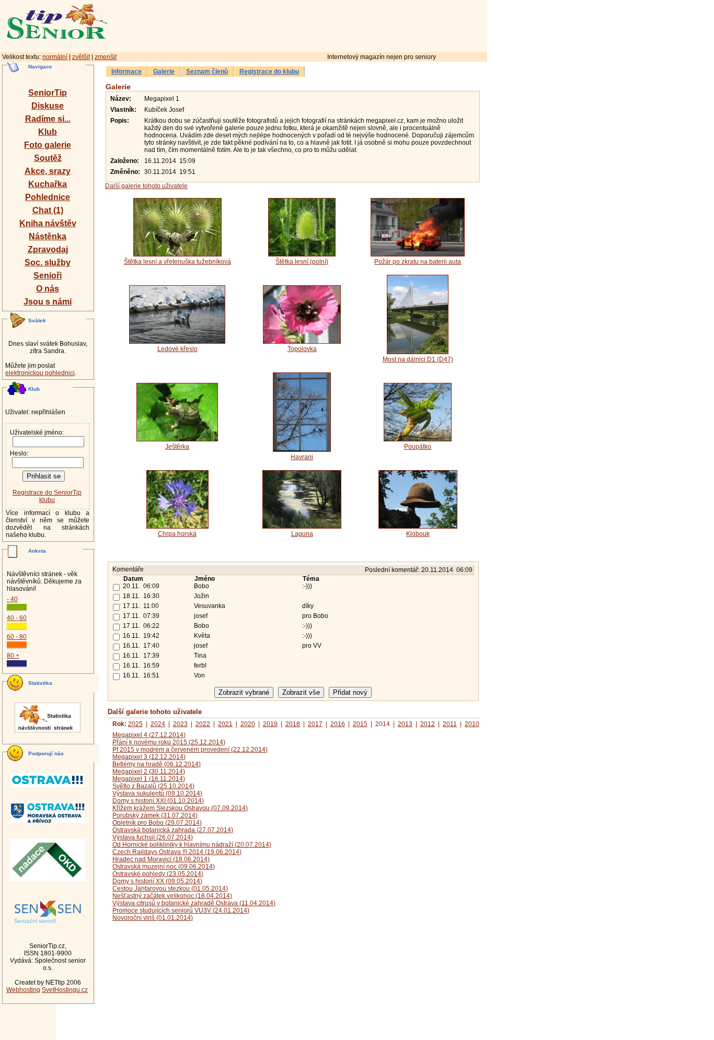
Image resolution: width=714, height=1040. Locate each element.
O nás (47, 288)
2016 (337, 724)
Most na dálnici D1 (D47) (418, 359)
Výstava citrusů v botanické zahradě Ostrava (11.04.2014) (193, 903)
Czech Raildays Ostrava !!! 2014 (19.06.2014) (176, 852)
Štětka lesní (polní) (301, 261)
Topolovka (302, 349)
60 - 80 (17, 636)
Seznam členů (207, 71)
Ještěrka (177, 446)
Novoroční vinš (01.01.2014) (152, 917)
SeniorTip (47, 92)
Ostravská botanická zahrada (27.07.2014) (172, 830)
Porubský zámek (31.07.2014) (155, 815)
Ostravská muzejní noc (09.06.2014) (163, 866)
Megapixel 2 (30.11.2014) (148, 771)
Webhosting (23, 990)
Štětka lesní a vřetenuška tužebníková (177, 261)
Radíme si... (48, 118)
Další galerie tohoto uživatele (146, 186)
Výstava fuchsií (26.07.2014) (152, 837)
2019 (270, 724)
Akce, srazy (48, 171)
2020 (247, 724)
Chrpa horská (177, 533)
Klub (47, 131)
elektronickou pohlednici (40, 373)
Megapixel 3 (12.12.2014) (149, 757)
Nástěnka (47, 236)
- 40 (12, 599)
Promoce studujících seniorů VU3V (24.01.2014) (180, 910)
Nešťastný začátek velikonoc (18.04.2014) (172, 895)
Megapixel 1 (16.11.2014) (148, 778)
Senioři (47, 275)
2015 (360, 724)
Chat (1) (47, 210)
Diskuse (47, 105)
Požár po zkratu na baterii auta (417, 261)
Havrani (302, 457)
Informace (126, 71)
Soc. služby (48, 262)
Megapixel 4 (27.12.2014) (149, 735)
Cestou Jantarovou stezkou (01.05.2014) (170, 888)
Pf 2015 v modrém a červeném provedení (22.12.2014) (190, 749)
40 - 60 (17, 618)
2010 (472, 724)
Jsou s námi (48, 301)
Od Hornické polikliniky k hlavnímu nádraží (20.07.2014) (191, 844)
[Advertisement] (342, 24)
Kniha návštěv (47, 223)
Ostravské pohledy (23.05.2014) (157, 874)
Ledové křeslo (177, 349)
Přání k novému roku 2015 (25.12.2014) (168, 742)
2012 (427, 724)
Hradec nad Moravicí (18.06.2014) (161, 859)
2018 (292, 724)
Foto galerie (47, 145)
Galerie (164, 71)
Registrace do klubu (269, 71)
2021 (225, 724)
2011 (450, 724)
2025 (135, 724)
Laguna (302, 533)
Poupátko (417, 446)
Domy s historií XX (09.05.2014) (157, 881)
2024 (158, 724)
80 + (13, 655)
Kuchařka (47, 184)
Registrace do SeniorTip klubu (47, 496)
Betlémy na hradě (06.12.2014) (156, 764)
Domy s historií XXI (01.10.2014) (158, 800)
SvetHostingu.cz (65, 990)
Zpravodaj (48, 249)
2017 (315, 724)
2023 (180, 724)
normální (54, 57)
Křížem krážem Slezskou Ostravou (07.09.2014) (180, 808)
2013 (405, 724)
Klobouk (418, 533)
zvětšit (81, 57)
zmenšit (106, 57)
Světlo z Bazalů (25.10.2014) (153, 786)
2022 (202, 724)
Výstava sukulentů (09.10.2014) (157, 793)
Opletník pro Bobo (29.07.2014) (157, 822)
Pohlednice (47, 197)
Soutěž (48, 158)
